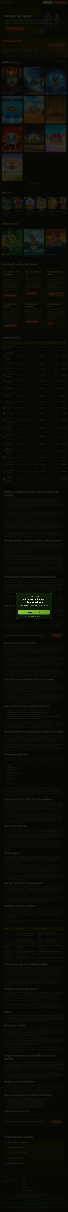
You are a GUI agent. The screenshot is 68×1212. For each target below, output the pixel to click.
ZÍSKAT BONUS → (34, 612)
